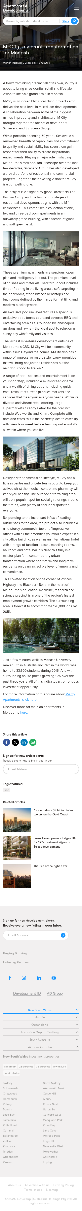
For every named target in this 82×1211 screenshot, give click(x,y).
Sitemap (52, 1190)
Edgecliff (48, 1141)
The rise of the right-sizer (50, 866)
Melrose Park (51, 1135)
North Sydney (52, 1083)
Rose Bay (49, 1125)
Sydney (8, 1083)
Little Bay (9, 1114)
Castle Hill (49, 1093)
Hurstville (49, 1109)
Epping (47, 1162)
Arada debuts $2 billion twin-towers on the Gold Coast (53, 812)
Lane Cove (50, 1130)
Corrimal (8, 1130)
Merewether (51, 1151)
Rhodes (8, 1151)
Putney (7, 1104)
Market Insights (12, 62)
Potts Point (10, 1125)
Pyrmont (8, 1162)
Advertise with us (37, 1185)
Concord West (52, 1114)
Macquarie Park (53, 1120)
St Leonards (10, 1088)
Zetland (8, 1141)
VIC (7, 789)
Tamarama (9, 1120)
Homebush (10, 1099)
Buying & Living (15, 953)
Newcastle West (53, 1146)
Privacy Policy (63, 1185)
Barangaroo (10, 1135)
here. (24, 712)
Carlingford (50, 1157)
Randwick (9, 1146)
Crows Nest (50, 1104)
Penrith (7, 1109)
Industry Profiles (16, 962)
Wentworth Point (53, 1088)
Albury (47, 1099)
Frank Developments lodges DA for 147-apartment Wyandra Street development (55, 842)
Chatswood (10, 1093)
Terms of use (33, 1190)
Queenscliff (10, 1157)
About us (14, 1185)
